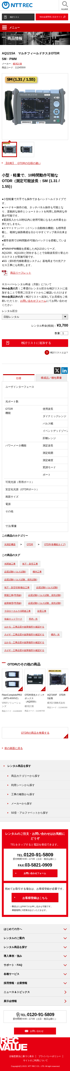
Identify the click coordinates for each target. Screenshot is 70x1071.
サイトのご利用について (35, 1060)
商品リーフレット (20, 272)
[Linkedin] (64, 370)
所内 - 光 (33, 619)
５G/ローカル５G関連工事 (17, 611)
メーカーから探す (21, 803)
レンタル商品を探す (19, 765)
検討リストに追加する (36, 342)
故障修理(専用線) (12, 603)
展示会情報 (10, 1001)
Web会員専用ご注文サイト (51, 17)
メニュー (14, 27)
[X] (57, 370)
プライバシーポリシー (49, 1056)
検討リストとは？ (59, 352)
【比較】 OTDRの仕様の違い (22, 163)
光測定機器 (9, 544)
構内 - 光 (55, 634)
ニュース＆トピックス (17, 991)
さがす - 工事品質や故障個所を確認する (24, 634)
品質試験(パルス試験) (15, 571)
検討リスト (14, 17)
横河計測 (17, 63)
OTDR (30, 544)
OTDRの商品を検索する (35, 732)
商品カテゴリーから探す (25, 775)
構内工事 (37, 571)
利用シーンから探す (23, 785)
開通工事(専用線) (12, 595)
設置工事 (41, 611)
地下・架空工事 (30, 563)
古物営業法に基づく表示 (21, 1056)
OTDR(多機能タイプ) (55, 544)
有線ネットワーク (13, 619)
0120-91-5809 (38, 854)
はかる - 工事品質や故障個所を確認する (24, 627)
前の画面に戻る (13, 748)
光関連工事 (9, 563)
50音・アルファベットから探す (29, 812)
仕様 (18, 378)
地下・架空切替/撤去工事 (16, 587)
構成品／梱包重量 (51, 377)
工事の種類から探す (23, 794)
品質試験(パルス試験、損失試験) (20, 579)
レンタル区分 (10, 310)
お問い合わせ (36, 1031)
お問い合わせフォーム (33, 300)
